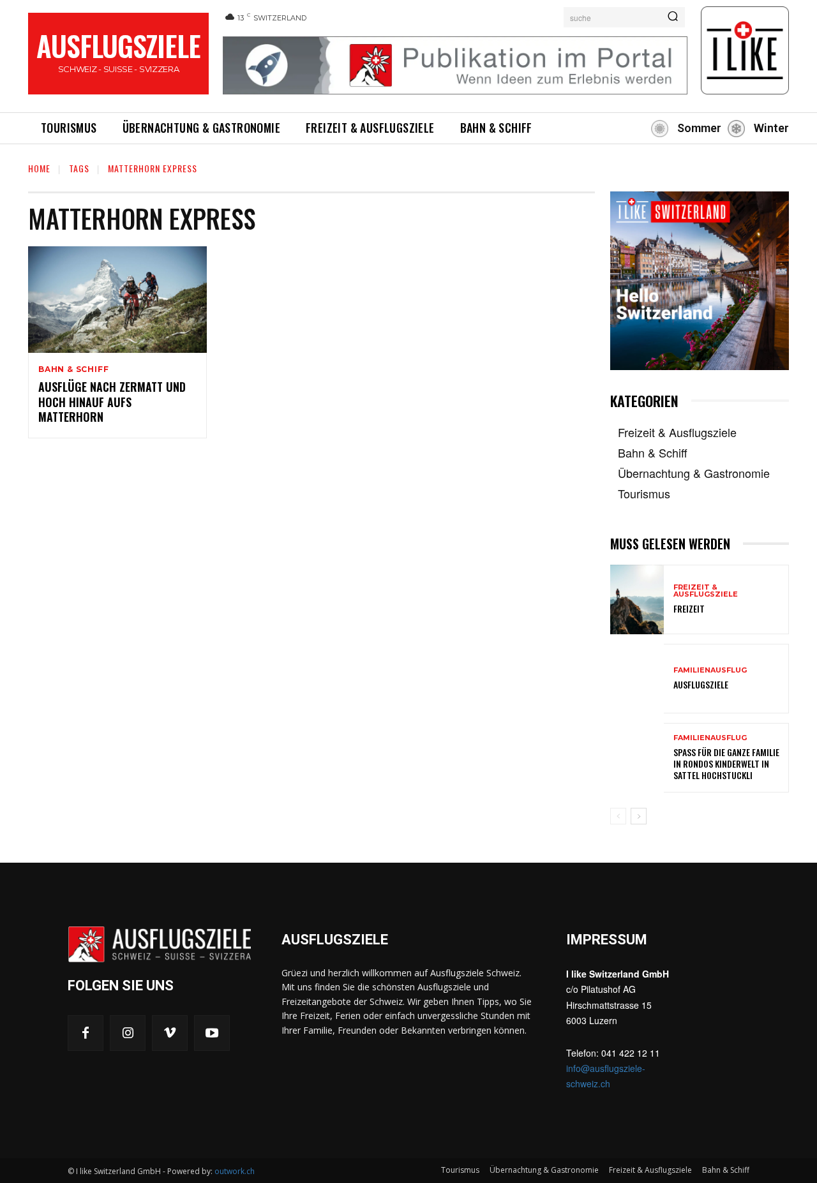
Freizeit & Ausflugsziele (705, 591)
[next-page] (639, 816)
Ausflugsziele (700, 684)
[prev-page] (618, 816)
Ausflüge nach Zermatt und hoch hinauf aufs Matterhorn (112, 401)
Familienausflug (710, 670)
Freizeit (689, 608)
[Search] (673, 17)
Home (39, 168)
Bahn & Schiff (73, 369)
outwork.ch (234, 1171)
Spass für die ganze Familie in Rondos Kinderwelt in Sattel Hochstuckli (726, 763)
